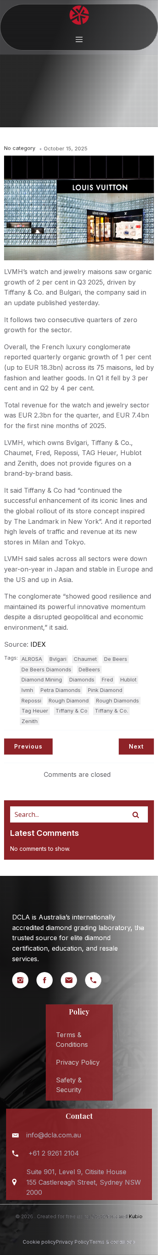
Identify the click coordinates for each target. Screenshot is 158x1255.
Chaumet (85, 659)
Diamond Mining (41, 679)
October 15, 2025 (66, 148)
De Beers (115, 659)
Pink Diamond (105, 690)
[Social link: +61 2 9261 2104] (97, 980)
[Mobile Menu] (79, 39)
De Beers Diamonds (46, 669)
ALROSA (31, 659)
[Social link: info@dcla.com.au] (73, 980)
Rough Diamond (69, 700)
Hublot (128, 679)
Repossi (31, 700)
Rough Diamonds (117, 700)
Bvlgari (57, 659)
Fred (107, 679)
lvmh (27, 690)
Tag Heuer (34, 710)
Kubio (136, 1216)
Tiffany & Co (72, 710)
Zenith (29, 721)
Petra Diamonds (61, 690)
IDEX (38, 644)
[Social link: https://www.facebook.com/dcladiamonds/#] (48, 980)
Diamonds (81, 679)
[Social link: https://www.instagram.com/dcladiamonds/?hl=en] (24, 980)
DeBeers (89, 669)
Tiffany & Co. (111, 710)
